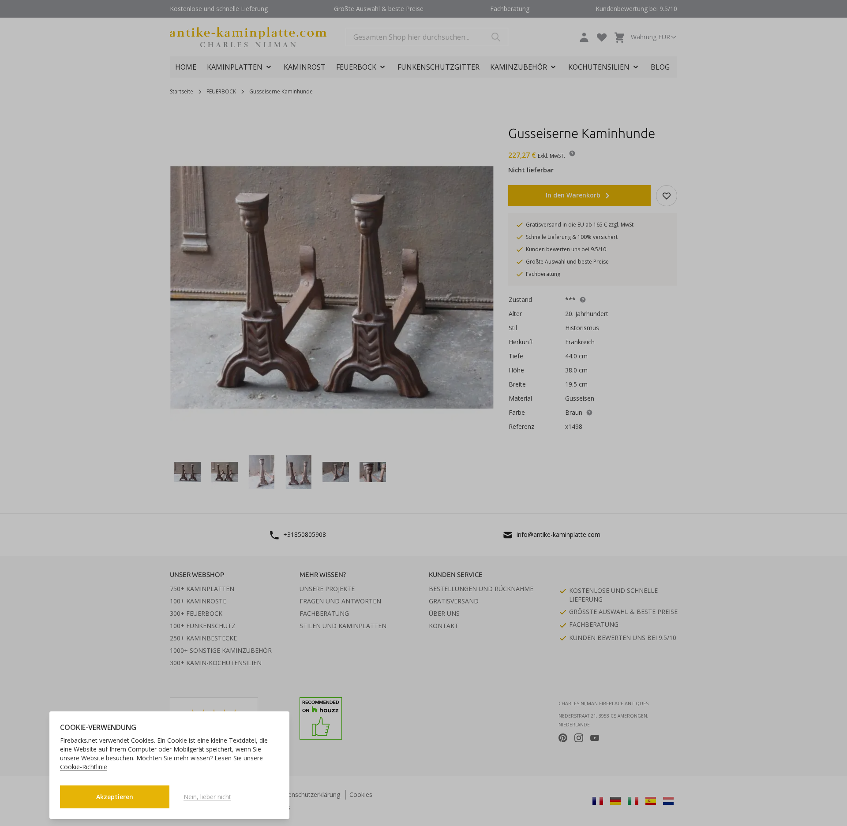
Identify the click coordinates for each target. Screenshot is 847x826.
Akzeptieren (114, 797)
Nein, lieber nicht (207, 797)
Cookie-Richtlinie (83, 767)
